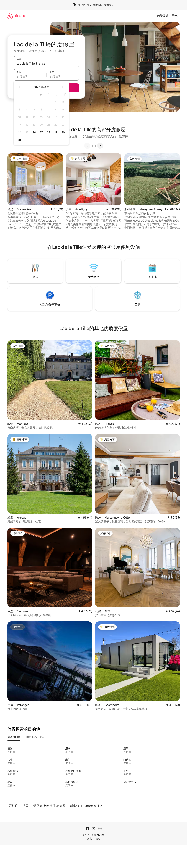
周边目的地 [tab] (13, 737)
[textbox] (30, 76)
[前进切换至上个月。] (20, 87)
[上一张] (87, 146)
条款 (98, 838)
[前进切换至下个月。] (63, 87)
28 (48, 132)
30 (63, 132)
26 (34, 132)
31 (19, 140)
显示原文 (109, 5)
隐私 (89, 838)
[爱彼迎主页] (16, 15)
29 (55, 132)
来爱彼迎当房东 (167, 15)
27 (41, 132)
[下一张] (100, 146)
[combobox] (46, 63)
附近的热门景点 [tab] (35, 737)
